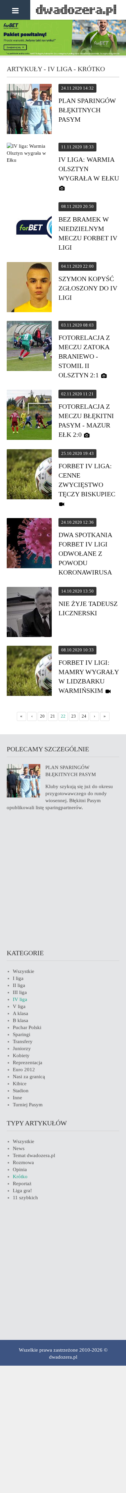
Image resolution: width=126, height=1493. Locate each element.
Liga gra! (22, 1190)
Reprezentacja (27, 1062)
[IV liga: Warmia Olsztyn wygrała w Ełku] (29, 153)
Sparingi (21, 1034)
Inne (17, 1097)
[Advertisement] (63, 879)
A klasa (20, 1013)
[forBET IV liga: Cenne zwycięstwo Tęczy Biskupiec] (29, 475)
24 (84, 716)
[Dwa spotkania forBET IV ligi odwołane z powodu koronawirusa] (29, 544)
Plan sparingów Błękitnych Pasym (87, 110)
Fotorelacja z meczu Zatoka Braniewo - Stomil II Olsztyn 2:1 (84, 356)
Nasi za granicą (29, 1076)
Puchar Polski (27, 1027)
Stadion (21, 1090)
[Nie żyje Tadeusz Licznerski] (29, 613)
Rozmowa (23, 1162)
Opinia (20, 1169)
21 (52, 716)
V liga (19, 1006)
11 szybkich (25, 1197)
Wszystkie (23, 971)
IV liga (20, 999)
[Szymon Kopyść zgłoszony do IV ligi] (29, 288)
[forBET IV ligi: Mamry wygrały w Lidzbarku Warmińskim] (29, 672)
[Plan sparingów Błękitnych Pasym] (29, 110)
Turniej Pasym (28, 1104)
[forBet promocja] (63, 53)
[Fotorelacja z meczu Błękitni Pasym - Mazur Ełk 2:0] (29, 416)
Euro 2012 (24, 1069)
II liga (19, 985)
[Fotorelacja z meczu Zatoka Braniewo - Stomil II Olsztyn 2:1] (29, 347)
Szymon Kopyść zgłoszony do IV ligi (87, 288)
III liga (20, 992)
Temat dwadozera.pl (34, 1155)
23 (73, 716)
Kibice (20, 1083)
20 (42, 716)
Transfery (23, 1041)
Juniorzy (22, 1048)
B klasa (20, 1020)
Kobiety (21, 1055)
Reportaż (22, 1183)
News (19, 1148)
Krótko (20, 1176)
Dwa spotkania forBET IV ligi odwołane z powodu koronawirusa (85, 553)
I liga (18, 978)
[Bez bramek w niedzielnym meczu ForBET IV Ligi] (29, 228)
